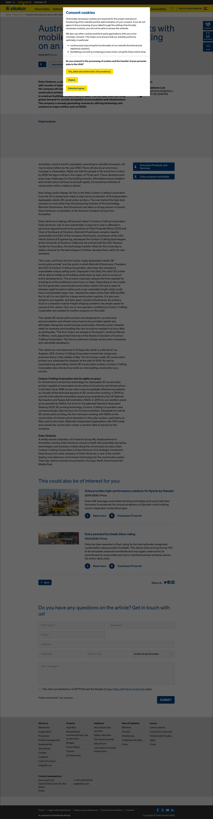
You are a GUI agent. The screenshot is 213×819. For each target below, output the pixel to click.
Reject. (72, 79)
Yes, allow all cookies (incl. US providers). (89, 71)
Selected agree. (76, 88)
